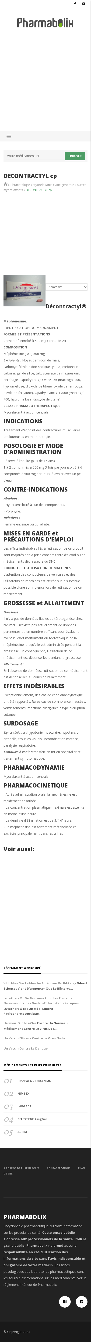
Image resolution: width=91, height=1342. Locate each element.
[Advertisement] (45, 77)
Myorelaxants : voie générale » (55, 185)
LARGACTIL (26, 1106)
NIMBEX (23, 1093)
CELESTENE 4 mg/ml (32, 1119)
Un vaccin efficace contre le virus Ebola (34, 1038)
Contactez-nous (58, 1168)
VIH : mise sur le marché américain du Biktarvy (40, 983)
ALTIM (22, 1132)
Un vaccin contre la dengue (26, 1048)
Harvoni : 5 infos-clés (20, 1023)
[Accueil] (45, 22)
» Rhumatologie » (20, 185)
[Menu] (9, 137)
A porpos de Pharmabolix (21, 1168)
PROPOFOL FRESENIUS (34, 1081)
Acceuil (6, 184)
